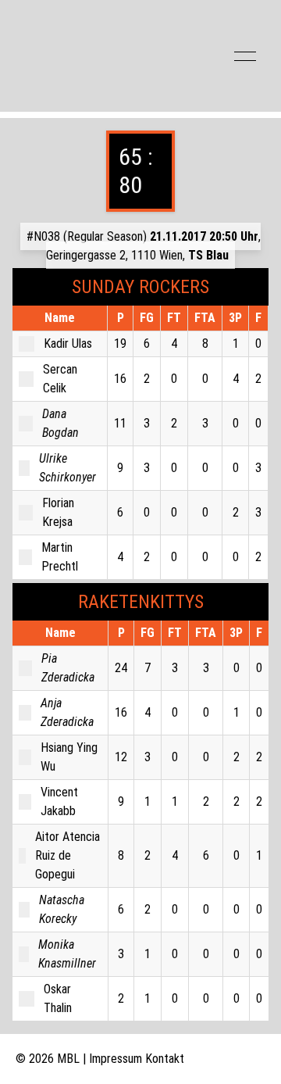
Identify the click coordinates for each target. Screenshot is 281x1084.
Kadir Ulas (68, 343)
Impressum (115, 1058)
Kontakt (164, 1058)
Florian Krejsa (58, 512)
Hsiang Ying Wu (69, 757)
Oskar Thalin (58, 998)
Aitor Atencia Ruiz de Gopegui (67, 855)
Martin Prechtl (59, 557)
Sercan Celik (60, 378)
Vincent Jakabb (59, 801)
